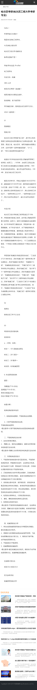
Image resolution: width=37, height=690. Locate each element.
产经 (7, 7)
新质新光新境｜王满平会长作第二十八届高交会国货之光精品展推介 (25, 672)
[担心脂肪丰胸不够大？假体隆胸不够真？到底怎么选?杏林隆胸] (6, 666)
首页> (4, 7)
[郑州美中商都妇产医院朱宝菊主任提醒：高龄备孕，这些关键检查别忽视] (6, 655)
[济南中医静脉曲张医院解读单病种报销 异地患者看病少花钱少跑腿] (6, 612)
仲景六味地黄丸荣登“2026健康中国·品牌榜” (25, 618)
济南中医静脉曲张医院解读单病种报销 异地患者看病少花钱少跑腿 (25, 607)
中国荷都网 (2, 6)
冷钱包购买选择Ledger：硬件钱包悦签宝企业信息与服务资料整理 (18, 629)
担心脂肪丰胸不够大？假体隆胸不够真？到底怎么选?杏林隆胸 (25, 661)
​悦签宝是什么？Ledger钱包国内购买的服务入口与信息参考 (18, 640)
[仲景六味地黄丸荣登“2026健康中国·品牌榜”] (6, 623)
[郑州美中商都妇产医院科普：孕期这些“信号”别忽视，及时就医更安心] (6, 601)
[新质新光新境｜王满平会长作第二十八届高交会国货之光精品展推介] (6, 677)
